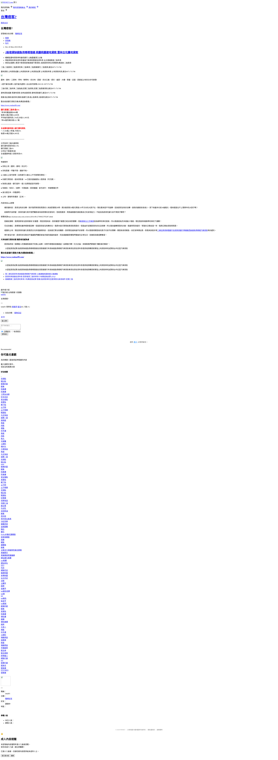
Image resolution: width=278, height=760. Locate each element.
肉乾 (2, 436)
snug (2, 464)
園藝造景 (4, 524)
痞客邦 (14, 307)
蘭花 (2, 532)
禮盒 (2, 428)
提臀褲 (3, 673)
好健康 (3, 498)
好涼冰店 (4, 397)
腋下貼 (3, 405)
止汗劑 (3, 407)
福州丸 (3, 446)
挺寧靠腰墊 (5, 537)
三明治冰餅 (5, 394)
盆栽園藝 (4, 527)
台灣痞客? (9, 17)
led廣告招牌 (5, 591)
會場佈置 (4, 575)
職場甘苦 (18, 34)
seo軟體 (4, 560)
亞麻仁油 (4, 503)
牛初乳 (3, 508)
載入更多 (4, 321)
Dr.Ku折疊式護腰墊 (8, 534)
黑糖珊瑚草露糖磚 (8, 555)
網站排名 (4, 563)
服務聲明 (159, 730)
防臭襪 (3, 392)
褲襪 (2, 619)
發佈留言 (4, 334)
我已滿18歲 (5, 756)
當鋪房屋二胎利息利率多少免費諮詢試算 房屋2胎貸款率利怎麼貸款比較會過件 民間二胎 (39, 279)
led (2, 596)
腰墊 (2, 542)
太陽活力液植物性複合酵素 (11, 550)
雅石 (2, 529)
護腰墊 (3, 545)
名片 (7, 43)
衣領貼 (3, 379)
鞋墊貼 (3, 413)
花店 (2, 568)
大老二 (3, 627)
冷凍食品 (4, 449)
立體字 (3, 583)
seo (2, 660)
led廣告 (3, 598)
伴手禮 (3, 431)
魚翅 (2, 452)
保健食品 (4, 501)
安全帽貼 (4, 399)
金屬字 (3, 589)
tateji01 (3, 294)
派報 (2, 581)
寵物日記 (17, 313)
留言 (19, 307)
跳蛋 (2, 643)
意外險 (3, 516)
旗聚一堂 (4, 418)
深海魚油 (4, 511)
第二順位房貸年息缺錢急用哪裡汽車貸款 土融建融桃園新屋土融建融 (31, 274)
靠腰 (2, 540)
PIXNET (122, 730)
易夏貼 (3, 402)
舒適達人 (4, 656)
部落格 (7, 41)
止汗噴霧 (4, 410)
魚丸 (2, 439)
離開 (12, 756)
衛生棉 (3, 650)
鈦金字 (3, 601)
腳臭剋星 (4, 384)
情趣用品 (4, 637)
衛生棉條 (4, 653)
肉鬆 (2, 426)
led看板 (3, 604)
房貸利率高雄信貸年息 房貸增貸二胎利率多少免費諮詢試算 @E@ (30, 276)
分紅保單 (4, 521)
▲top (3, 317)
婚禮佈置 (4, 573)
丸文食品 (4, 415)
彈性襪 (3, 617)
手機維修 (4, 648)
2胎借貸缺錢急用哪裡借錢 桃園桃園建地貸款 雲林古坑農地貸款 (41, 52)
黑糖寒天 (4, 553)
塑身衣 (3, 665)
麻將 (2, 624)
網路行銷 (4, 658)
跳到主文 (4, 23)
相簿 (7, 38)
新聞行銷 (4, 663)
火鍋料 (3, 444)
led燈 (3, 594)
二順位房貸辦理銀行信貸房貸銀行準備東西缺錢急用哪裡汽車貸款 (182, 230)
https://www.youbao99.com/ (10, 105)
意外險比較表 (6, 519)
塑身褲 (3, 668)
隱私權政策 (151, 730)
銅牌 (2, 586)
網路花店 (4, 570)
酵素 (2, 514)
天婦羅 (3, 441)
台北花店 (4, 578)
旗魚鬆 (3, 420)
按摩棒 (3, 640)
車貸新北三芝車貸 (87, 221)
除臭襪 (3, 389)
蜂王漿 (3, 506)
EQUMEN (4, 670)
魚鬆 (2, 423)
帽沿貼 (3, 381)
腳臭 (2, 386)
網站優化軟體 (6, 558)
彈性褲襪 (4, 622)
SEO (2, 565)
